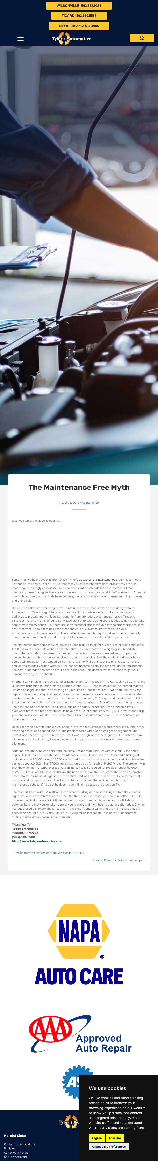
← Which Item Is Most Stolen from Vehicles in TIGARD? (48, 853)
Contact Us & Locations (19, 1144)
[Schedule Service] (142, 38)
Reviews (9, 1148)
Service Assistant (15, 1157)
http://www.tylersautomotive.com (37, 841)
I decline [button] (115, 1138)
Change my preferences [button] (109, 1146)
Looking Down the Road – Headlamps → (119, 860)
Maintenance (90, 503)
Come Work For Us (16, 1152)
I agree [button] (97, 1138)
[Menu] (20, 39)
